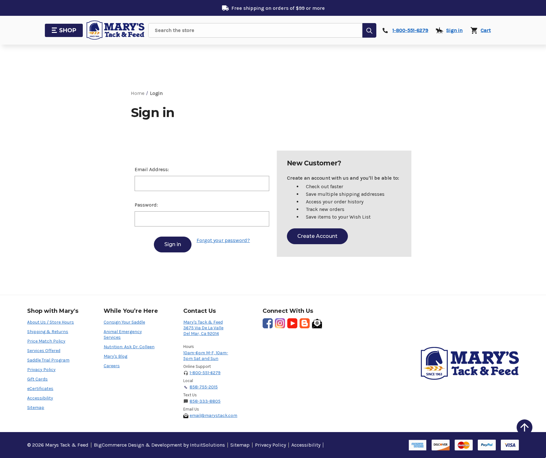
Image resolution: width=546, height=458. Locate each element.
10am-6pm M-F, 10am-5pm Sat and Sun (205, 355)
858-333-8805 (205, 401)
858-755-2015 (204, 387)
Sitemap (35, 407)
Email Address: (152, 169)
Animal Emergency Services (123, 334)
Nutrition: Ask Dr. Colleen (129, 347)
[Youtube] (292, 323)
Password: (146, 205)
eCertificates (40, 388)
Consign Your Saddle (124, 322)
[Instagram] (280, 323)
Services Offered (43, 350)
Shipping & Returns (47, 331)
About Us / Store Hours (50, 322)
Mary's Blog (115, 356)
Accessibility (40, 398)
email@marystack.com (213, 415)
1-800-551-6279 (205, 372)
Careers (112, 365)
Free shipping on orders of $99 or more (278, 8)
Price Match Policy (46, 341)
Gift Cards (37, 379)
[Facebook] (268, 323)
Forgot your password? (223, 240)
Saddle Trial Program (48, 360)
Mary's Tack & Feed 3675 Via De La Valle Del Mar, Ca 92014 (203, 327)
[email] (317, 323)
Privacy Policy (41, 369)
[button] (524, 427)
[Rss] (305, 323)
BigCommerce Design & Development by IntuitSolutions (159, 445)
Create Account (317, 236)
